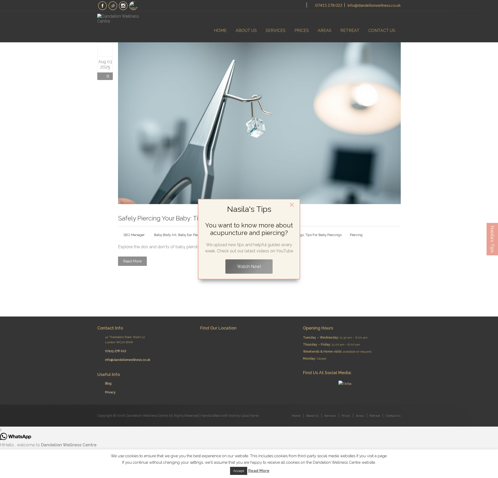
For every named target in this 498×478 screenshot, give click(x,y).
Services (276, 30)
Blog (108, 383)
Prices (301, 30)
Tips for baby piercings (324, 235)
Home (220, 30)
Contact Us (381, 30)
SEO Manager (134, 235)
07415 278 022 (328, 5)
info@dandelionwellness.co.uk (374, 5)
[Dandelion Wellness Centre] (123, 19)
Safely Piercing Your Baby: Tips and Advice (178, 218)
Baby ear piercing (192, 235)
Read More (132, 261)
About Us (246, 30)
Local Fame (250, 416)
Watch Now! (249, 266)
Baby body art (165, 235)
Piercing (356, 235)
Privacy (110, 392)
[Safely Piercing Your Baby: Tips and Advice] (105, 49)
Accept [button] (238, 471)
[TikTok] (344, 383)
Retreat (349, 30)
